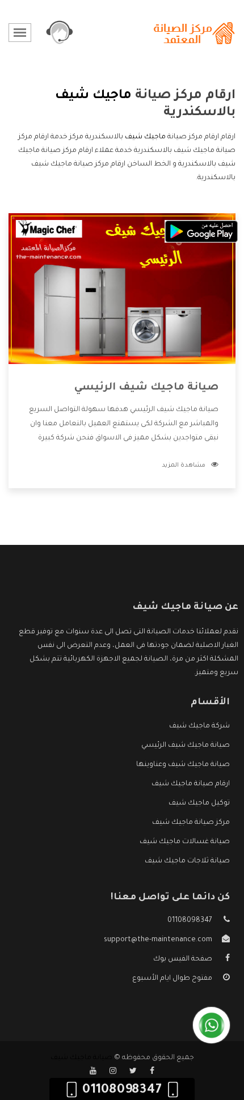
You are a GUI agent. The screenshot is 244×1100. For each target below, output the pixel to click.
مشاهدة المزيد (183, 465)
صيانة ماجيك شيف (81, 1058)
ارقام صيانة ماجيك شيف (191, 784)
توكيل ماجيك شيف (199, 803)
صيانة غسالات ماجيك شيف (185, 842)
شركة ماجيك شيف (199, 726)
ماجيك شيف (145, 137)
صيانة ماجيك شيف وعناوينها (183, 765)
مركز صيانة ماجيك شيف (191, 823)
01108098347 (189, 921)
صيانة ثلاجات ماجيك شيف (187, 861)
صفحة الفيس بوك (182, 959)
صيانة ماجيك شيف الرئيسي (146, 388)
